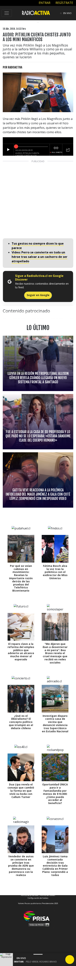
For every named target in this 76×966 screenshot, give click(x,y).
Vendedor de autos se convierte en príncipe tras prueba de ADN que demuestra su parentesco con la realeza (21, 866)
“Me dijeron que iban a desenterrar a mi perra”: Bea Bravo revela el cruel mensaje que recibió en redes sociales (55, 653)
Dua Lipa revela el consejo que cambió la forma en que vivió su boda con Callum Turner (21, 791)
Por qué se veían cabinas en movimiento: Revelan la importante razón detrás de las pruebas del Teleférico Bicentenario (21, 578)
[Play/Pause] (69, 959)
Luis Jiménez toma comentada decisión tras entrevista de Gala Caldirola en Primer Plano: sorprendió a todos (55, 866)
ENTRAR (44, 3)
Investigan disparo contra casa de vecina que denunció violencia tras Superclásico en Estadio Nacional (55, 723)
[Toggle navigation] (6, 13)
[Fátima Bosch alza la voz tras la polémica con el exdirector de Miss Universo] (55, 549)
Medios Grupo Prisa (38, 924)
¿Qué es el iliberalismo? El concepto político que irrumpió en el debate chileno (21, 722)
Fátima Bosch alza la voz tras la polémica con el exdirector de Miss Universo (55, 572)
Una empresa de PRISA (38, 915)
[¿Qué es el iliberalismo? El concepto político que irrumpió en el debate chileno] (21, 699)
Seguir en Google (38, 295)
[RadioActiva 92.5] (36, 12)
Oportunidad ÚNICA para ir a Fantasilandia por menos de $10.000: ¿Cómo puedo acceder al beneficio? (55, 794)
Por (12, 67)
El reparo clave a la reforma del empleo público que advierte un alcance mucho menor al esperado (21, 651)
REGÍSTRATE (64, 3)
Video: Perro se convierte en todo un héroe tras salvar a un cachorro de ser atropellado (39, 256)
